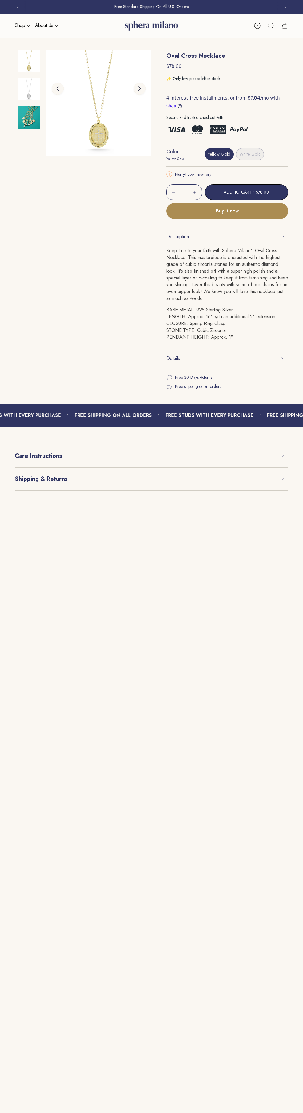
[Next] (285, 6)
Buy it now (227, 210)
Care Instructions (38, 456)
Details (173, 358)
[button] (20, 25)
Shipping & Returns (41, 479)
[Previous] (17, 6)
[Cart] (284, 26)
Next (140, 89)
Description (177, 236)
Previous (58, 89)
